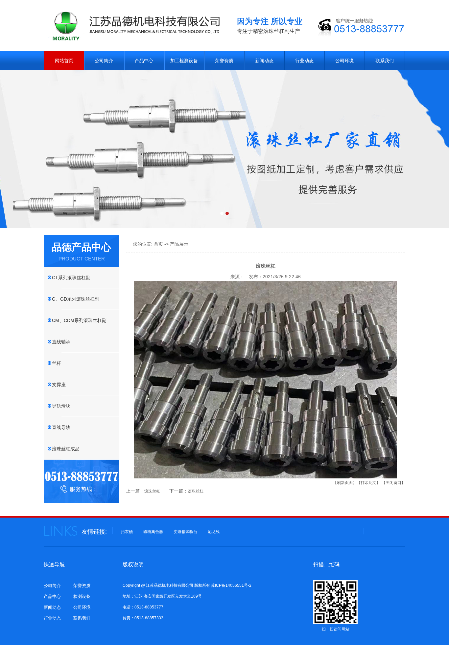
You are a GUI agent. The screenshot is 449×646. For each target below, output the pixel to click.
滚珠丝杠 (152, 491)
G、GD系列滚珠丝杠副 (75, 299)
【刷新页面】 (345, 482)
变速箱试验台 (185, 531)
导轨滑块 (61, 406)
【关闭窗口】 (393, 482)
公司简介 (104, 60)
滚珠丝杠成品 (66, 448)
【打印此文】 (368, 482)
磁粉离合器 (153, 531)
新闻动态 (264, 60)
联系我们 (384, 60)
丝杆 (56, 363)
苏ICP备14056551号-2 (231, 585)
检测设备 (81, 596)
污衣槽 (127, 531)
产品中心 (144, 60)
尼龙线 (214, 531)
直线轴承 (61, 341)
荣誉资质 (224, 60)
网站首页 (64, 60)
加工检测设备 (184, 60)
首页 (158, 244)
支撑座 (59, 384)
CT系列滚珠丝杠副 (71, 277)
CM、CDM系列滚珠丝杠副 (79, 320)
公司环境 (344, 60)
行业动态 (304, 60)
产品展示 (179, 244)
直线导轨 (61, 427)
